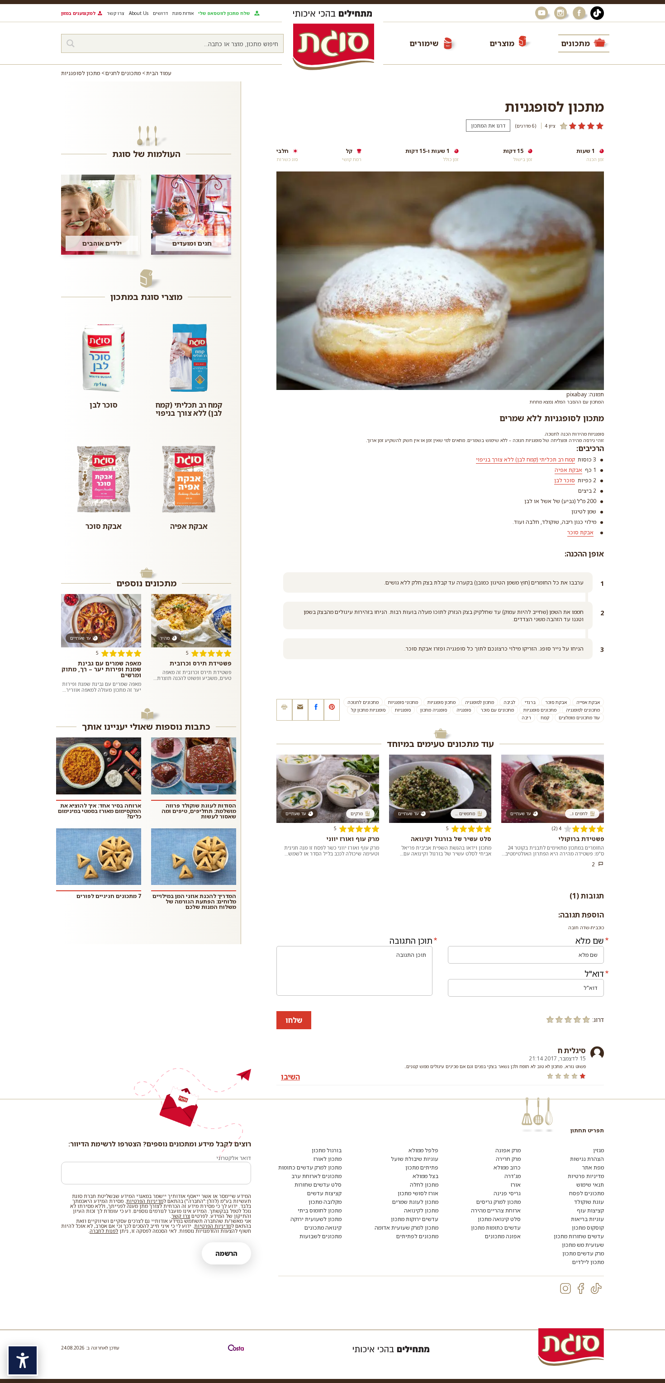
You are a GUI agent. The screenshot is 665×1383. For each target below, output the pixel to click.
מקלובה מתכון (325, 1202)
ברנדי (530, 702)
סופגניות (403, 710)
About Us (138, 13)
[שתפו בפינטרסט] (332, 710)
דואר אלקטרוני (233, 1158)
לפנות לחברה (104, 1230)
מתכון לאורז (328, 1159)
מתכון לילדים (588, 1262)
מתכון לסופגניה (479, 702)
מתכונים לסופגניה (583, 710)
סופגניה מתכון (433, 710)
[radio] (586, 1019)
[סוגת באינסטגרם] (561, 13)
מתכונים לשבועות (320, 1236)
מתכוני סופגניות (403, 702)
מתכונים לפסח (586, 1193)
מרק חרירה (508, 1159)
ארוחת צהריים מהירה (496, 1210)
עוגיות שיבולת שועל (414, 1159)
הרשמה (226, 1253)
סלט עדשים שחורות (318, 1184)
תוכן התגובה (411, 940)
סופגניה (463, 710)
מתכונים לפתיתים (417, 1236)
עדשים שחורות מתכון (579, 1236)
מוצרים (501, 43)
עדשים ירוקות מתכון (414, 1219)
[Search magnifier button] (71, 43)
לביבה (509, 702)
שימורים (423, 43)
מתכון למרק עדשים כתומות (310, 1167)
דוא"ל (594, 973)
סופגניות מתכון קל (368, 710)
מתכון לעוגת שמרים (415, 1202)
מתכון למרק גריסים (498, 1202)
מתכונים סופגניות (539, 710)
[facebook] (581, 1288)
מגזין (598, 1150)
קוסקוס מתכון (588, 1227)
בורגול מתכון (327, 1150)
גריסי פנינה (507, 1193)
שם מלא (589, 940)
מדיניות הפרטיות (144, 1201)
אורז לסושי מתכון (418, 1193)
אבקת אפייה (588, 702)
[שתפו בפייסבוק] (316, 710)
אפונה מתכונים (503, 1236)
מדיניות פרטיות (586, 1176)
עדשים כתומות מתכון (496, 1227)
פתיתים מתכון (421, 1167)
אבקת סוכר (556, 702)
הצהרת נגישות (587, 1159)
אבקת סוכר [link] (580, 532)
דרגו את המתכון (488, 125)
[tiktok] (596, 1288)
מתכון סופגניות (442, 702)
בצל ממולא (425, 1176)
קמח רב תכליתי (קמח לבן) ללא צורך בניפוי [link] (525, 459)
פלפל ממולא (423, 1150)
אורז (516, 1184)
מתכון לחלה (424, 1184)
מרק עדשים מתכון (583, 1253)
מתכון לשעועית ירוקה (316, 1219)
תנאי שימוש (590, 1184)
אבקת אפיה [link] (568, 470)
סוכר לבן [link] (564, 480)
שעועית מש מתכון (583, 1245)
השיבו (290, 1076)
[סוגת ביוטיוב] (542, 13)
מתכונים (575, 43)
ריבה (526, 717)
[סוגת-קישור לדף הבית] (333, 46)
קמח (545, 717)
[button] (300, 710)
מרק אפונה (508, 1150)
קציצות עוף (590, 1210)
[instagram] (565, 1288)
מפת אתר (593, 1167)
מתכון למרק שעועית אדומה (406, 1227)
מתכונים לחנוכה (363, 702)
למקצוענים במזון (78, 13)
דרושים (160, 13)
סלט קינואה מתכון (499, 1219)
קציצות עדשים (324, 1193)
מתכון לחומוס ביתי (320, 1210)
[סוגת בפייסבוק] (580, 13)
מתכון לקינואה (421, 1210)
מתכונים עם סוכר (497, 710)
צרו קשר (115, 13)
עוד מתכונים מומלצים (579, 717)
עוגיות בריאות (587, 1219)
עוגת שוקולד (589, 1202)
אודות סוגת (183, 13)
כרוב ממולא (507, 1167)
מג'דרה (512, 1176)
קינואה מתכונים (323, 1227)
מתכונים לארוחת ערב (316, 1176)
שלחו (293, 1020)
